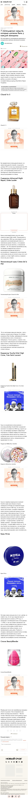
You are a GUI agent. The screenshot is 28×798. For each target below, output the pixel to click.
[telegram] (11, 762)
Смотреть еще (14, 230)
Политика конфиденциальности (17, 780)
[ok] (16, 762)
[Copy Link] (19, 796)
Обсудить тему (24, 46)
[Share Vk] (9, 796)
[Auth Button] (26, 2)
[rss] (6, 762)
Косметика (4, 48)
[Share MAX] (12, 796)
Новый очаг (7, 2)
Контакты (25, 780)
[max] (21, 762)
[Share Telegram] (15, 796)
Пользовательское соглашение (5, 780)
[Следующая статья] (14, 753)
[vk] (8, 762)
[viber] (19, 762)
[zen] (14, 762)
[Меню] (1, 2)
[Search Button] (24, 2)
